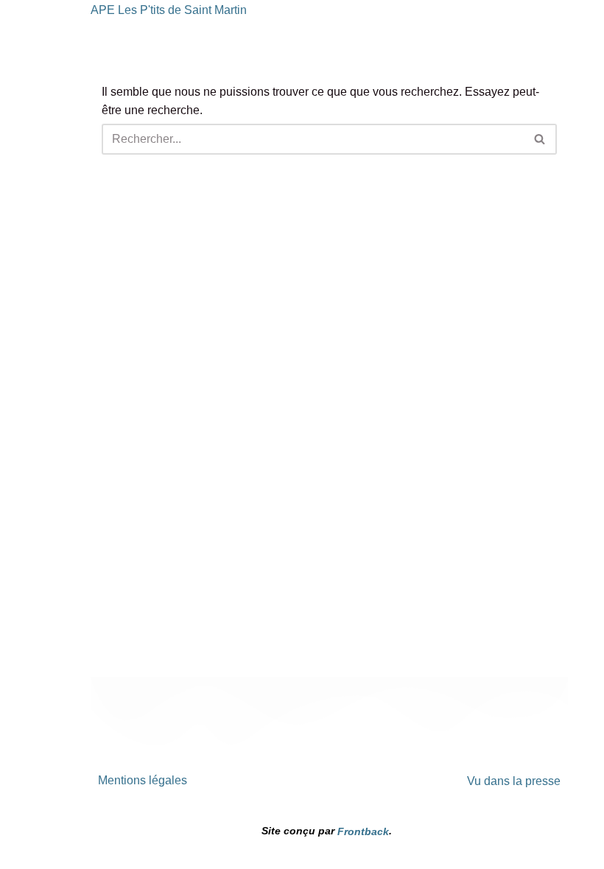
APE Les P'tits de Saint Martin (169, 10)
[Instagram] (329, 789)
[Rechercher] (540, 139)
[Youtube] (380, 789)
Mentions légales (142, 780)
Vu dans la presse (514, 780)
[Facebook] (278, 789)
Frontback (363, 831)
